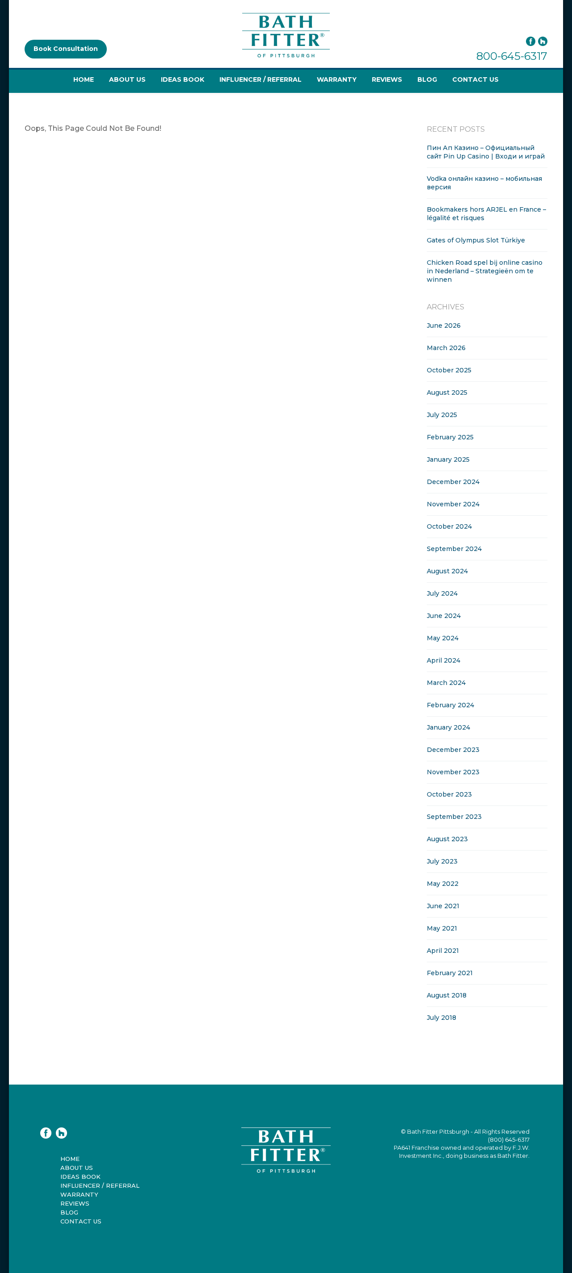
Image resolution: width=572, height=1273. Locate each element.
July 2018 (441, 1018)
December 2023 (453, 750)
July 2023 (442, 861)
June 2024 (444, 616)
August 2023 (447, 839)
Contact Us (475, 79)
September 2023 (454, 817)
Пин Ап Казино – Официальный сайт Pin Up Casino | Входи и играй (486, 152)
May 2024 (442, 638)
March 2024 (446, 683)
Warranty (337, 79)
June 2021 (443, 906)
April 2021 (443, 951)
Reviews (387, 79)
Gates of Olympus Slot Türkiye (476, 240)
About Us (127, 79)
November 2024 (453, 504)
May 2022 (442, 884)
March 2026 (446, 348)
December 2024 (453, 482)
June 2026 (444, 325)
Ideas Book (182, 79)
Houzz (542, 41)
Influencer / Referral (260, 79)
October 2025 (449, 370)
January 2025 (448, 459)
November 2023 (453, 772)
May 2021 (442, 928)
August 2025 (447, 392)
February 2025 (450, 437)
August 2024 (447, 571)
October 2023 (449, 794)
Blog (427, 79)
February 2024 (450, 705)
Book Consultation (66, 49)
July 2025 (442, 415)
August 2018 (447, 995)
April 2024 (443, 660)
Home (83, 79)
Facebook (530, 41)
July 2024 (442, 593)
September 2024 (454, 549)
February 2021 (450, 973)
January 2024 (448, 727)
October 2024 (449, 526)
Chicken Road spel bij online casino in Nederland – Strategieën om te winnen (485, 271)
